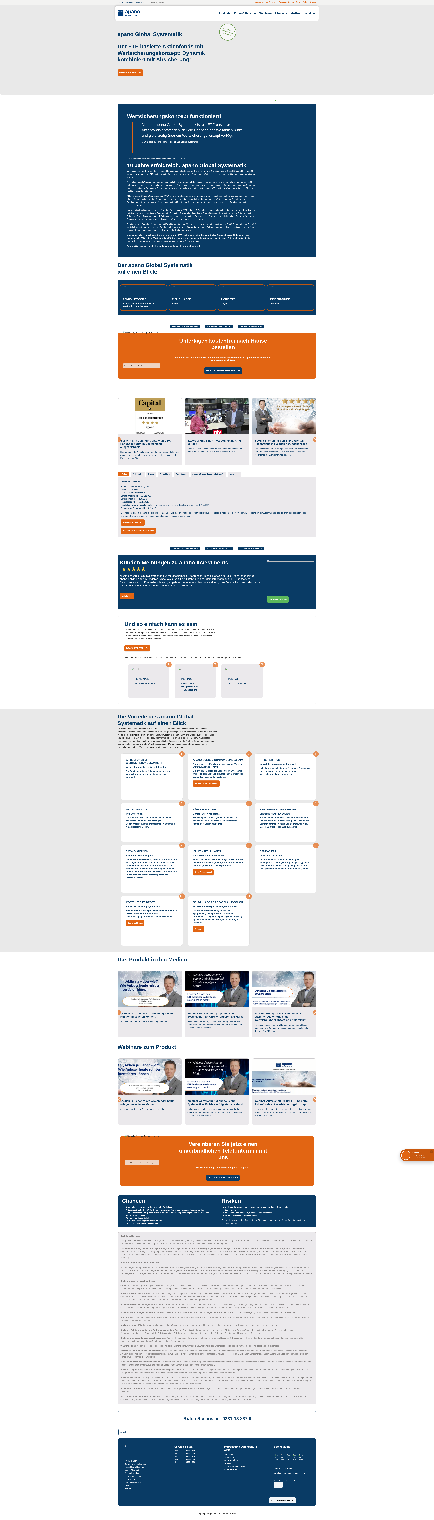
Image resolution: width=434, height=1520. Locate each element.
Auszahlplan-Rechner (134, 1467)
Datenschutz (229, 1457)
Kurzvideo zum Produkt (133, 522)
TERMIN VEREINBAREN (251, 326)
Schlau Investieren (133, 1473)
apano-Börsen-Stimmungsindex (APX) (152, 196)
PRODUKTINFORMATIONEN (185, 326)
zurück (123, 1432)
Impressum (229, 1454)
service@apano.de (418, 1157)
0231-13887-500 (238, 684)
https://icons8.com (285, 1468)
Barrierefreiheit (230, 1469)
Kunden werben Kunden (135, 1464)
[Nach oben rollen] (429, 1515)
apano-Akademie (132, 1470)
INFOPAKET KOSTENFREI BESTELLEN (223, 371)
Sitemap (128, 1488)
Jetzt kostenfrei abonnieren (206, 783)
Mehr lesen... (127, 596)
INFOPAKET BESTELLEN (130, 73)
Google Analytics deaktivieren (282, 1500)
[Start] (129, 13)
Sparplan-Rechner (133, 1476)
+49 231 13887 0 (418, 1155)
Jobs (127, 1485)
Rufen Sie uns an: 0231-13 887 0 (217, 1418)
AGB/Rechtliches (231, 1460)
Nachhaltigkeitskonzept (234, 1466)
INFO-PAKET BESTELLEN (218, 326)
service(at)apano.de (147, 684)
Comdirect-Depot (135, 923)
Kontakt (227, 1463)
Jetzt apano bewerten (278, 599)
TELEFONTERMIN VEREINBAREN (223, 1178)
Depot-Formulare (132, 1479)
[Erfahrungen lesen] (290, 575)
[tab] (123, 474)
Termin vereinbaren (133, 1482)
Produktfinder (131, 1461)
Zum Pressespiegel (203, 872)
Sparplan (199, 929)
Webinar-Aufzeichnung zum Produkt (138, 531)
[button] (314, 439)
